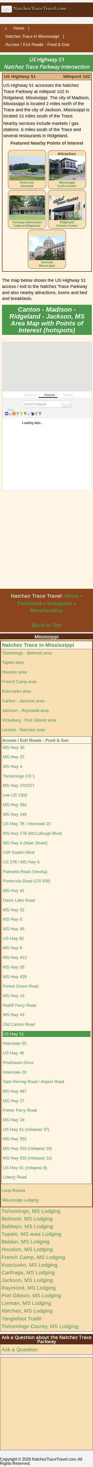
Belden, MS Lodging (25, 1241)
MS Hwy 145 (15, 814)
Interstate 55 (14, 1043)
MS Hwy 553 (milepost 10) (27, 1158)
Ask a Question (19, 1349)
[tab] (29, 394)
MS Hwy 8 (12, 919)
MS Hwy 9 (12, 947)
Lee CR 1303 (15, 795)
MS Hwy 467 (15, 1091)
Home (71, 596)
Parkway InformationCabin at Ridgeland (27, 224)
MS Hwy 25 (13, 756)
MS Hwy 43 (13, 1014)
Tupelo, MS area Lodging (31, 1234)
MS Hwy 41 (13, 890)
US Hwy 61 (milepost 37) (26, 1129)
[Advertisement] (46, 540)
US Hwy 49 (13, 1052)
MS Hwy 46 (13, 928)
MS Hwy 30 (13, 747)
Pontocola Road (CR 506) (26, 880)
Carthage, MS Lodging (28, 1272)
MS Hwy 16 (13, 995)
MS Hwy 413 (15, 957)
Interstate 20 (14, 1072)
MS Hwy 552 (15, 1138)
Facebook (30, 603)
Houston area (14, 671)
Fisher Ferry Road (20, 1110)
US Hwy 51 (13, 1033)
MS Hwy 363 (15, 804)
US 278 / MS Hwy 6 (21, 861)
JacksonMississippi (47, 264)
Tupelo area (13, 662)
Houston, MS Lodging (27, 1249)
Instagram (59, 603)
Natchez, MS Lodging (27, 1311)
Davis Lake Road (19, 900)
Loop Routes (13, 1190)
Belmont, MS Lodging (27, 1218)
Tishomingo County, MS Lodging (39, 1326)
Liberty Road (15, 1177)
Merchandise (46, 610)
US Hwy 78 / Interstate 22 (27, 823)
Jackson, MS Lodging (27, 1280)
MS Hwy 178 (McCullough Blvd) (32, 833)
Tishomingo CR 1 (19, 776)
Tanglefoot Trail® (21, 1318)
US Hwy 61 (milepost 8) (25, 1167)
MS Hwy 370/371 (18, 785)
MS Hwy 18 (13, 1119)
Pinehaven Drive (18, 1062)
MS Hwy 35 (13, 967)
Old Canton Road (19, 1024)
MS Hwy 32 (13, 909)
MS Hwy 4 (12, 766)
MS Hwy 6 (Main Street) (25, 842)
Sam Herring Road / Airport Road (33, 1081)
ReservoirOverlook (27, 184)
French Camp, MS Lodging (33, 1257)
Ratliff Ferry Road (19, 1005)
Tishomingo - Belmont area (27, 652)
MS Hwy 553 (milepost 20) (27, 1148)
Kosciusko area (16, 691)
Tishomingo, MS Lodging (31, 1211)
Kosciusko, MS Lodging (29, 1265)
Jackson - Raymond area (25, 710)
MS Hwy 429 (15, 976)
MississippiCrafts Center (67, 184)
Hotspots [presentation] (49, 394)
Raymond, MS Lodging (28, 1288)
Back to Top (47, 625)
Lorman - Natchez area (23, 729)
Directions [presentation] (29, 394)
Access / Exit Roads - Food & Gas (35, 740)
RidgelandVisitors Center (67, 224)
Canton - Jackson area (23, 700)
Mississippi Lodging (20, 1200)
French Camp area (19, 681)
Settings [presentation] (67, 394)
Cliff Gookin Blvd (18, 852)
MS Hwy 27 (13, 1100)
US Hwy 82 (13, 938)
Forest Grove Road (20, 986)
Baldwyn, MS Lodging (27, 1226)
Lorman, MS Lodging (26, 1303)
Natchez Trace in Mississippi (38, 645)
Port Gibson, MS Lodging (31, 1295)
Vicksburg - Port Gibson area (29, 720)
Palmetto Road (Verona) (25, 871)
